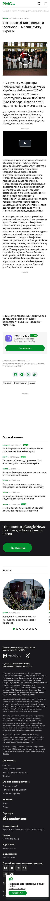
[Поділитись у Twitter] (28, 374)
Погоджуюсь (17, 893)
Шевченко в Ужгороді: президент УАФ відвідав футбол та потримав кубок (22, 462)
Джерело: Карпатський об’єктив (16, 360)
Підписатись (25, 348)
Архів (5, 803)
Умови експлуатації (11, 793)
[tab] (14, 629)
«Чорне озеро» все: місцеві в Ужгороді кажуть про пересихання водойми (23, 509)
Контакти (7, 776)
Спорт (5, 457)
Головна (6, 11)
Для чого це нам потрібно (17, 889)
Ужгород (7, 383)
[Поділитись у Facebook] (15, 374)
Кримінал (6, 445)
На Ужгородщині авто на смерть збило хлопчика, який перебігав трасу (23, 450)
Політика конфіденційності (14, 790)
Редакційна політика (12, 769)
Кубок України (20, 383)
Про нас (6, 765)
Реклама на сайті (10, 786)
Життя (14, 11)
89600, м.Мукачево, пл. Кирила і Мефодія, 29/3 (24, 830)
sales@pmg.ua (9, 857)
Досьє (5, 807)
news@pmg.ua (9, 848)
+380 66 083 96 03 (11, 839)
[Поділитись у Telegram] (22, 374)
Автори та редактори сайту (15, 772)
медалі (32, 383)
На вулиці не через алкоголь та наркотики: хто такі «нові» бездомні (25, 474)
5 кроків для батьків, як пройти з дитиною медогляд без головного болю (24, 497)
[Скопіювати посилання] (35, 374)
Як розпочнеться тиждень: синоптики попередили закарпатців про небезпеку (23, 485)
